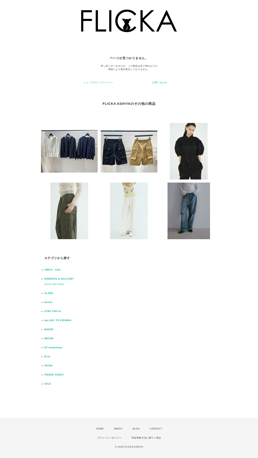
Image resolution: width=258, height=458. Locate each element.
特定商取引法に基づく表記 (146, 437)
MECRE (49, 338)
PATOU (48, 365)
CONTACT (156, 428)
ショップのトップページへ (98, 82)
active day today (54, 284)
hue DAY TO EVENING (57, 320)
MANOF (49, 329)
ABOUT (118, 428)
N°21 (47, 356)
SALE (47, 383)
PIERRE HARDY (54, 374)
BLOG (136, 428)
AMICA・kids (52, 269)
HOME (100, 428)
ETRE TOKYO (52, 311)
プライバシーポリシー (109, 437)
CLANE (48, 293)
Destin (48, 302)
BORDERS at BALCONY (59, 279)
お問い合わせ (159, 82)
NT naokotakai (53, 347)
